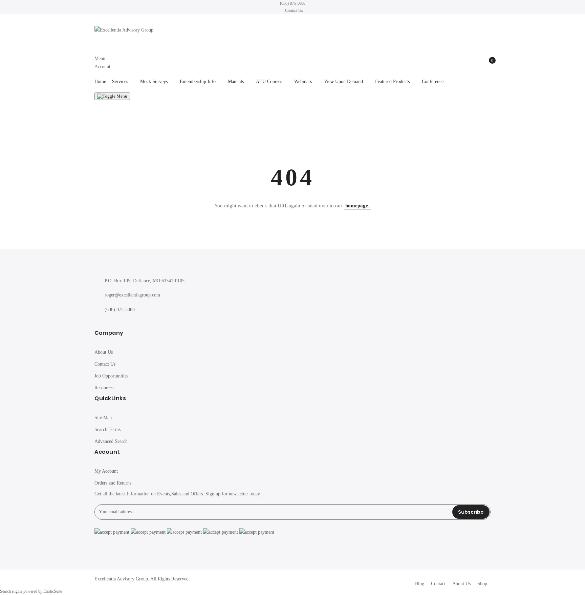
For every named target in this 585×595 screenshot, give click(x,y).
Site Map (103, 417)
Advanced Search (111, 441)
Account (102, 66)
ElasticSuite (52, 591)
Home (100, 81)
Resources (103, 387)
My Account (106, 471)
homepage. (357, 205)
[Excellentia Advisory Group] (292, 30)
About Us (103, 352)
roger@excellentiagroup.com (132, 295)
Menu (99, 58)
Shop (482, 583)
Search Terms (107, 429)
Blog (419, 583)
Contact (438, 583)
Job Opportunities (111, 375)
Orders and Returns (112, 483)
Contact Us (294, 10)
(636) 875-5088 (292, 3)
